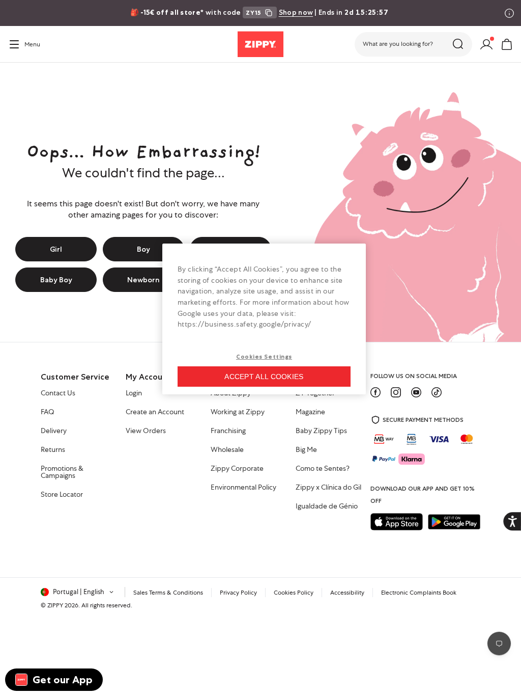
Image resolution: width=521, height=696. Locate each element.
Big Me (306, 450)
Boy (143, 249)
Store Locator (62, 495)
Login (134, 393)
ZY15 (254, 12)
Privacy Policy (238, 592)
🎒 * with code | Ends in (259, 12)
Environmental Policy (243, 488)
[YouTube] (416, 392)
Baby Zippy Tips (321, 431)
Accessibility (347, 592)
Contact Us (58, 393)
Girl (56, 249)
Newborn (143, 279)
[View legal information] (509, 13)
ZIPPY (55, 605)
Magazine (310, 412)
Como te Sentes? (323, 469)
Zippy (16, 77)
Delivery (54, 431)
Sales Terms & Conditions (168, 592)
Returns (53, 450)
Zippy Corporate (237, 469)
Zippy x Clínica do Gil (328, 488)
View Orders (146, 431)
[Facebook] (375, 392)
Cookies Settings (264, 356)
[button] (413, 44)
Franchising (228, 431)
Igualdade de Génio (327, 506)
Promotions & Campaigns (62, 472)
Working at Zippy (238, 412)
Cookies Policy (293, 592)
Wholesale (227, 450)
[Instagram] (396, 392)
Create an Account (155, 412)
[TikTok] (436, 392)
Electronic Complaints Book (418, 592)
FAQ (47, 412)
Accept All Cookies (263, 376)
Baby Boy (56, 279)
